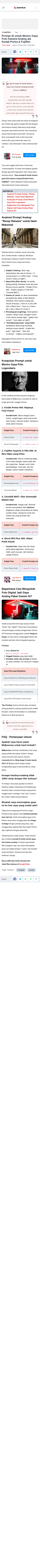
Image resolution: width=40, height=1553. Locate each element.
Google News (24, 864)
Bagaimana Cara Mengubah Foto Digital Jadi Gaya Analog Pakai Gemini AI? (21, 208)
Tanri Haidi (6, 45)
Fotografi (20, 870)
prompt (31, 870)
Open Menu (4, 7)
